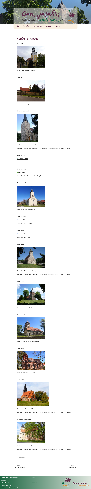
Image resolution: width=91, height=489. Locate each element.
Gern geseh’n (37, 26)
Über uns (48, 26)
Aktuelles (26, 26)
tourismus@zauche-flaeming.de (12, 487)
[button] (66, 26)
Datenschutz (34, 482)
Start (18, 26)
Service (58, 26)
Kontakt (33, 477)
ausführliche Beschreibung (32, 148)
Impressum (34, 479)
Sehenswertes (22, 457)
